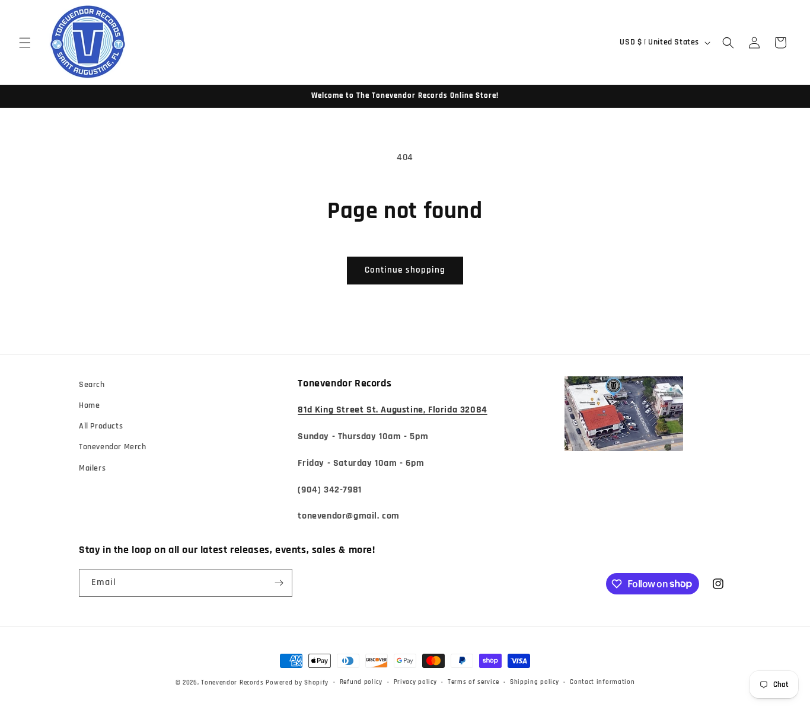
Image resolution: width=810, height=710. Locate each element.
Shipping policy (534, 682)
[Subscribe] (279, 583)
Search (92, 384)
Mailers (92, 468)
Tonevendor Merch (112, 447)
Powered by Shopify (297, 683)
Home (89, 405)
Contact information (602, 682)
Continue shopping (405, 270)
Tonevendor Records (232, 683)
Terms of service (473, 682)
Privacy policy (415, 682)
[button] (25, 43)
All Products (101, 426)
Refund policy (361, 682)
